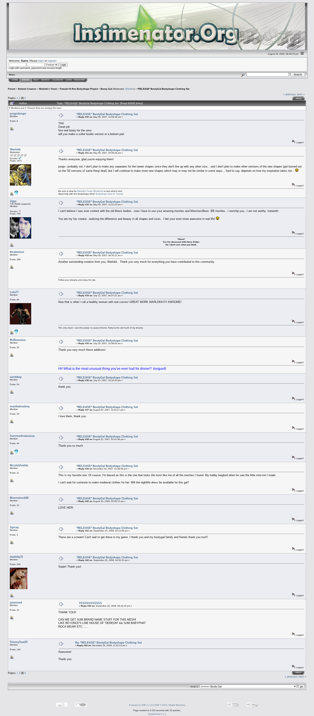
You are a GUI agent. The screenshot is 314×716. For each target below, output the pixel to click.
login (41, 60)
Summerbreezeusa (22, 435)
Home (15, 80)
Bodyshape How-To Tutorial (109, 194)
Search (45, 80)
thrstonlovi (17, 252)
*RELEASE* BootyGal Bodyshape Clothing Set (163, 89)
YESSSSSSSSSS (90, 603)
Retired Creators (27, 89)
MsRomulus (18, 340)
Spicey (14, 527)
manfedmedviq (19, 406)
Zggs (13, 201)
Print (299, 99)
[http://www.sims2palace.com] (16, 333)
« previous (289, 94)
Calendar (57, 80)
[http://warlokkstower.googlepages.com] (16, 195)
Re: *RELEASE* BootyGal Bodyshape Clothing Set (108, 642)
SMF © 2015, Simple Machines (170, 705)
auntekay (16, 377)
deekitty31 (16, 556)
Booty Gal (106, 89)
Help (36, 80)
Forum (25, 80)
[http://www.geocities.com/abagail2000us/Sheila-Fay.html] (16, 453)
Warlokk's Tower (48, 89)
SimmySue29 (18, 642)
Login (69, 80)
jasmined (16, 602)
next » (301, 94)
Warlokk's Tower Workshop (90, 191)
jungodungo (18, 113)
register (52, 60)
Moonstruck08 (19, 497)
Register (79, 80)
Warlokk (129, 89)
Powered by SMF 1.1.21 (141, 705)
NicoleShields (19, 465)
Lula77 (14, 292)
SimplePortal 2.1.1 (157, 714)
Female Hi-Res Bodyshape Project (79, 89)
